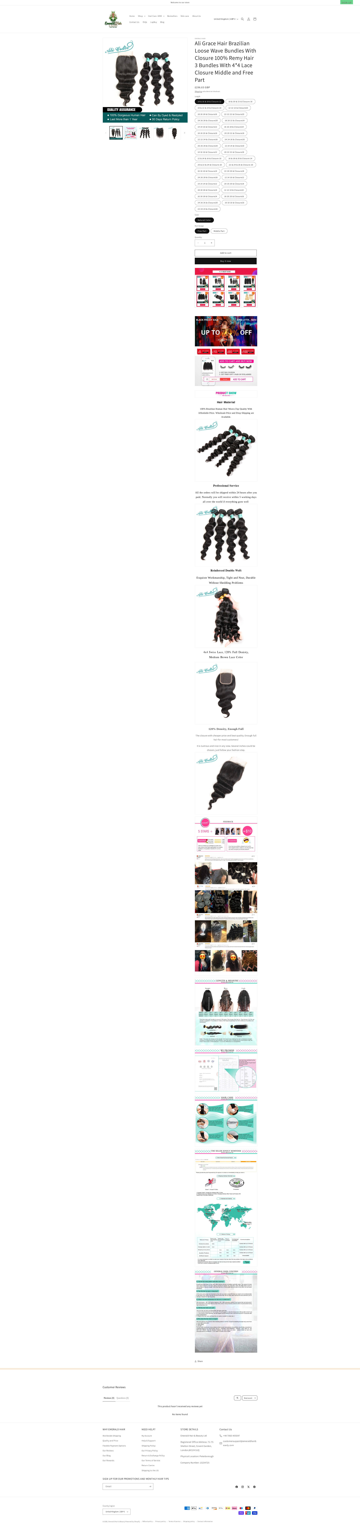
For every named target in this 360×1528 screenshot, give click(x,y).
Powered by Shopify (132, 1522)
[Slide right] (185, 133)
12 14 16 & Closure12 (234, 177)
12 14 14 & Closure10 (234, 146)
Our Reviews (108, 1450)
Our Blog (107, 1455)
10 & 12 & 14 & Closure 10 (209, 108)
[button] (141, 16)
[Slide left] (106, 133)
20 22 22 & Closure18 (234, 152)
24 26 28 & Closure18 (208, 177)
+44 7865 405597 (231, 1435)
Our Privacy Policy (150, 1450)
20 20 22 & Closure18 (234, 133)
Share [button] (200, 1361)
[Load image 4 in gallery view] (159, 132)
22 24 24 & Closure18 (208, 209)
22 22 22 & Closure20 (234, 114)
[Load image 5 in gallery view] (174, 132)
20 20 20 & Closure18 (234, 183)
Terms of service (174, 1521)
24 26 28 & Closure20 (208, 120)
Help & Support (149, 1440)
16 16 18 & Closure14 (234, 127)
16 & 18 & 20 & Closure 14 (240, 158)
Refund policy (148, 1521)
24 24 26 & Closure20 (235, 139)
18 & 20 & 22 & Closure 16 (240, 101)
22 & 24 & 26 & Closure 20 (241, 164)
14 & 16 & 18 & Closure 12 (209, 101)
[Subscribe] (150, 1486)
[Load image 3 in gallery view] (145, 132)
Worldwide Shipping (112, 1435)
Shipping (198, 91)
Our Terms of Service (151, 1460)
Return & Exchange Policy (153, 1455)
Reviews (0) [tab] (109, 1398)
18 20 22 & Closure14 (235, 120)
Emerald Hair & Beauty (116, 1522)
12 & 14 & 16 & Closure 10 (209, 158)
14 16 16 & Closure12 (207, 152)
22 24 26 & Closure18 (234, 171)
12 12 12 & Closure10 (238, 108)
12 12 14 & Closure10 (234, 190)
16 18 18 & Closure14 (207, 196)
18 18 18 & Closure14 (207, 190)
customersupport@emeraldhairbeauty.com (239, 1443)
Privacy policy (160, 1521)
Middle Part (219, 231)
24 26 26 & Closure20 (208, 202)
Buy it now (225, 261)
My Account (147, 1435)
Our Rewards (108, 1460)
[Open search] (237, 1398)
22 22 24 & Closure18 (208, 139)
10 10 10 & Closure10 (234, 202)
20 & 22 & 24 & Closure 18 (210, 164)
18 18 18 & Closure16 (207, 114)
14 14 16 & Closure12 (207, 127)
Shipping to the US (150, 1470)
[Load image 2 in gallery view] (130, 132)
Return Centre (148, 1465)
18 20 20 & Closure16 (234, 196)
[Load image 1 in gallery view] (116, 132)
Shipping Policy (149, 1445)
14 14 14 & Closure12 (207, 183)
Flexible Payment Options (114, 1445)
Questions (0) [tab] (123, 1398)
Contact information (205, 1521)
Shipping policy (189, 1521)
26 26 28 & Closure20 (208, 146)
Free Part (202, 231)
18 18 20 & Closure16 (207, 133)
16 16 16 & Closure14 (207, 171)
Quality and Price (110, 1440)
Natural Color (204, 220)
